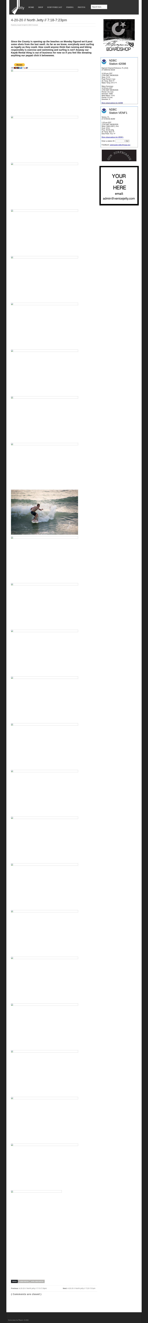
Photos (81, 7)
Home (31, 7)
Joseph (19, 25)
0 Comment (34, 25)
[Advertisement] (53, 33)
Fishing (70, 7)
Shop (40, 7)
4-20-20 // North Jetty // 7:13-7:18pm (29, 1288)
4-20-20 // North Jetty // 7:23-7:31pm (79, 1288)
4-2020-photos (24, 1281)
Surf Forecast (54, 7)
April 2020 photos (37, 1281)
